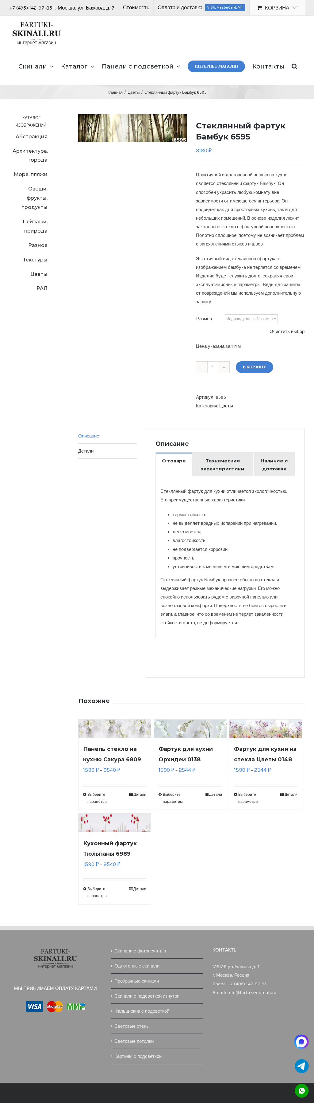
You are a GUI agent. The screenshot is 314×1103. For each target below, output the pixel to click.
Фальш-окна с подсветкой (141, 1011)
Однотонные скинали (136, 966)
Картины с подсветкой (138, 1056)
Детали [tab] (86, 451)
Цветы (226, 406)
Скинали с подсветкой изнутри (146, 996)
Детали (139, 794)
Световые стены (132, 1026)
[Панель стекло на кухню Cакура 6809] (114, 729)
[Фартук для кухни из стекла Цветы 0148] (265, 729)
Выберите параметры (97, 797)
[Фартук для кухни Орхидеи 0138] (190, 729)
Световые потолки (134, 1041)
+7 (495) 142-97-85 (31, 8)
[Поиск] (294, 65)
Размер (204, 318)
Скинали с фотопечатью (140, 951)
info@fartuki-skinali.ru (252, 992)
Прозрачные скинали (136, 981)
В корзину (254, 367)
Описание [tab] (88, 436)
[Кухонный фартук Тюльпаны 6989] (114, 823)
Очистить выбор (287, 331)
